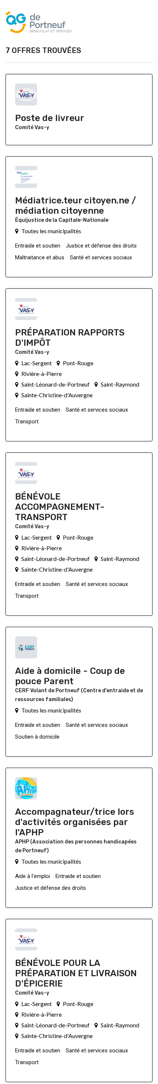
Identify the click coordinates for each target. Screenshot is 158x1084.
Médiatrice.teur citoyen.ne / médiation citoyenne (75, 205)
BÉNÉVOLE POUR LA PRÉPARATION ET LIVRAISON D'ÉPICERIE (76, 973)
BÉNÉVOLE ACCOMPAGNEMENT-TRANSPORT (60, 506)
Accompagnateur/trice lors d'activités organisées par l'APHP (74, 822)
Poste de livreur (49, 118)
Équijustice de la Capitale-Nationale (61, 220)
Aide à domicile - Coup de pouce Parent (70, 676)
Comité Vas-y (32, 127)
